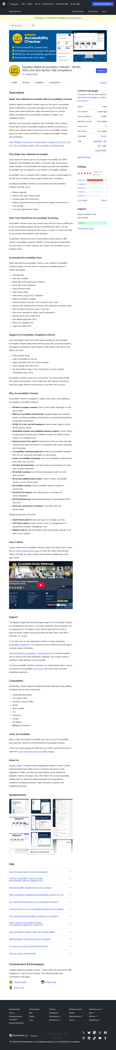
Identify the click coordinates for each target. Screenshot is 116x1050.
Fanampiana (53, 1013)
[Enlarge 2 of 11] (26, 818)
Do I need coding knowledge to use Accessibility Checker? (33, 902)
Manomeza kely (76, 1016)
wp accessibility (100, 150)
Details (14, 82)
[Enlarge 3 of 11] (26, 835)
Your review (82, 200)
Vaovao (12, 1013)
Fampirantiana (34, 1009)
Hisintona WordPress (103, 4)
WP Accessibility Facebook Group (50, 145)
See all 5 (104, 136)
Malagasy (34, 1036)
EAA (99, 146)
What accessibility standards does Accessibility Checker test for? (36, 895)
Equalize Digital (31, 74)
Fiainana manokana (16, 1023)
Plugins (31, 1016)
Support (103, 82)
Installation (39, 82)
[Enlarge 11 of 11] (70, 842)
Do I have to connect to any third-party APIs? (28, 946)
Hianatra (52, 1009)
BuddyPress (94, 1020)
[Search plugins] (33, 25)
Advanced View (84, 157)
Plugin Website (15, 142)
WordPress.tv (55, 1020)
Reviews (25, 82)
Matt (91, 1013)
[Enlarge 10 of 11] (70, 802)
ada (105, 141)
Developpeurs (54, 1016)
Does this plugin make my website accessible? (28, 872)
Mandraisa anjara (75, 1009)
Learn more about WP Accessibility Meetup (36, 751)
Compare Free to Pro (57, 142)
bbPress (93, 1016)
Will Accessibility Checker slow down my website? (30, 939)
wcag (104, 146)
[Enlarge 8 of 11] (48, 835)
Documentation (40, 142)
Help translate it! (76, 18)
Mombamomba (14, 1009)
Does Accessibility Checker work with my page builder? (32, 932)
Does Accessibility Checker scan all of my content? (30, 888)
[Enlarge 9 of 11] (48, 852)
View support (83, 100)
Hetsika (72, 1013)
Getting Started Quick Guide (27, 551)
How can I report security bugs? (22, 953)
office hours (38, 669)
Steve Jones (19, 987)
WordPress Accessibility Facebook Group (33, 653)
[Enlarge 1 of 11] (26, 802)
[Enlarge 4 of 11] (26, 852)
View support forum (86, 228)
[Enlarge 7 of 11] (48, 818)
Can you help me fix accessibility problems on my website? (33, 916)
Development (54, 82)
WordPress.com (96, 1009)
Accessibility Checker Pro (19, 645)
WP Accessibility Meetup (24, 145)
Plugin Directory (15, 11)
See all (104, 200)
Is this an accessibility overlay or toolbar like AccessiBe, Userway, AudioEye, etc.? (26, 879)
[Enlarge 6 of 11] (48, 802)
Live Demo (27, 142)
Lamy (31, 1020)
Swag (72, 1020)
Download (101, 71)
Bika (30, 1013)
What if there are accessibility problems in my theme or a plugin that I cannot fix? (26, 924)
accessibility (97, 141)
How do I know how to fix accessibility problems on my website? (36, 909)
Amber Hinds (51, 982)
